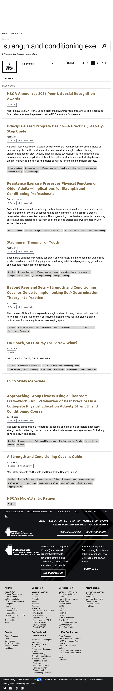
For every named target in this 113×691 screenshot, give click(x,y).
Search (5, 39)
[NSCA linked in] (22, 688)
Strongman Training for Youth (33, 242)
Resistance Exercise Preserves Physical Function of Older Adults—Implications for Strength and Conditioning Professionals (52, 188)
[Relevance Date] (37, 65)
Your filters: (8, 78)
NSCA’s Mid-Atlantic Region (31, 498)
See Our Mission (53, 573)
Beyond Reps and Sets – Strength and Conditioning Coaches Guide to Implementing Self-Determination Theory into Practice (52, 292)
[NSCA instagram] (16, 688)
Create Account (96, 532)
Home (4, 33)
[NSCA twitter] (4, 688)
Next (106, 62)
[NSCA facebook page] (10, 688)
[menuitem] (42, 521)
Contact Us (91, 569)
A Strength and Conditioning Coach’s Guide (44, 456)
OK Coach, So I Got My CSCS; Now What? (42, 342)
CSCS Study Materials (26, 381)
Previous (70, 62)
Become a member (70, 532)
